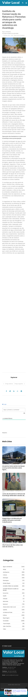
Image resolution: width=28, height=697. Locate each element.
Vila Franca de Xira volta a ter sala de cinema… (12, 546)
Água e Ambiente (6, 31)
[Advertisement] (14, 314)
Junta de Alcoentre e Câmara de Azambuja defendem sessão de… (13, 494)
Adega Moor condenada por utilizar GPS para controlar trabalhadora (12, 520)
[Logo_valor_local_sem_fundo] (11, 3)
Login (4, 404)
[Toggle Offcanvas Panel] (26, 2)
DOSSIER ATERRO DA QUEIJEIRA (10, 33)
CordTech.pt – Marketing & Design (18, 688)
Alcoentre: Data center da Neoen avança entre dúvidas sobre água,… (13, 467)
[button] (22, 2)
